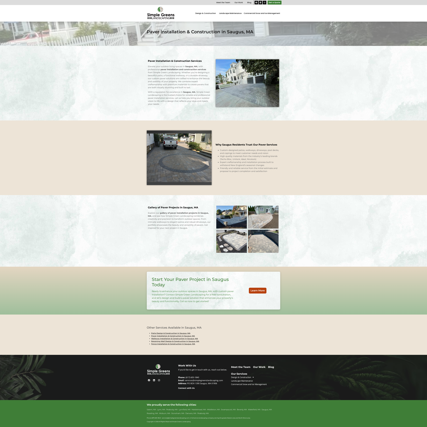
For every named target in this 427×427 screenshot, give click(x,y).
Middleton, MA (213, 410)
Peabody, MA (172, 410)
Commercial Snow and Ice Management (262, 13)
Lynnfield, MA (184, 410)
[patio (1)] (231, 241)
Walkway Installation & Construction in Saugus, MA (174, 339)
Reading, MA (152, 413)
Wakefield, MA (254, 410)
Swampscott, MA (228, 410)
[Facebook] (256, 2)
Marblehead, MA (199, 410)
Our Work (239, 2)
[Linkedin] (260, 2)
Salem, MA (151, 410)
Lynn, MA (161, 410)
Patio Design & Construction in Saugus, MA (170, 333)
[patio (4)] (263, 217)
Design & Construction (205, 13)
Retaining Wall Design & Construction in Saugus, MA (175, 341)
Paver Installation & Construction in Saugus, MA (173, 336)
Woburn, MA (164, 413)
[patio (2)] (263, 241)
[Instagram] (264, 2)
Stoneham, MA (177, 413)
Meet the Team (223, 2)
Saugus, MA (267, 410)
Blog (249, 2)
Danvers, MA (190, 413)
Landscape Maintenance (230, 13)
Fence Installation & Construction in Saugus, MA (173, 344)
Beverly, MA (242, 410)
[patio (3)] (231, 217)
